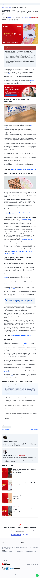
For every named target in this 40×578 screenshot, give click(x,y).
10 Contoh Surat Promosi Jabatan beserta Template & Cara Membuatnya (24, 508)
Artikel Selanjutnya (34, 429)
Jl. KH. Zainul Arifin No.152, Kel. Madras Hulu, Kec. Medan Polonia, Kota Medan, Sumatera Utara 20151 (19, 560)
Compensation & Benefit (6, 10)
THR (23, 124)
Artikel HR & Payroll (7, 7)
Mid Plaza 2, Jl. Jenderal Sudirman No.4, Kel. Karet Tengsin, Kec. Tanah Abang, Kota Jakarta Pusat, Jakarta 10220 (20, 548)
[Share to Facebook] (17, 20)
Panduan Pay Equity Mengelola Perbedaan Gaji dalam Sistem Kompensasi (25, 496)
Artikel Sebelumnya (6, 429)
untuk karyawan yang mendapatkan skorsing (26, 264)
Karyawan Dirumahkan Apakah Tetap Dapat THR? (23, 169)
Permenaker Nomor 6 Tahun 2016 (25, 219)
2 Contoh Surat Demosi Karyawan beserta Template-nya (24, 482)
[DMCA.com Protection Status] (14, 569)
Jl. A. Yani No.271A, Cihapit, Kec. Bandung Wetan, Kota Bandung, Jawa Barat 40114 (18, 555)
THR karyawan (11, 73)
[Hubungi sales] (37, 575)
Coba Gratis (25, 534)
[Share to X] (10, 20)
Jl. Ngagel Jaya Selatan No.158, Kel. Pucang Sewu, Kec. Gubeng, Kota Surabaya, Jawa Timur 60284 (19, 552)
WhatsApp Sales (16, 534)
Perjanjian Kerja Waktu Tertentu (27, 239)
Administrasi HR (15, 480)
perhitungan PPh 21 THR (10, 375)
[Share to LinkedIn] (15, 20)
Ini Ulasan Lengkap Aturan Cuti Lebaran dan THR (23, 335)
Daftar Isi (3, 4)
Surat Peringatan (27, 343)
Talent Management (16, 506)
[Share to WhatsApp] (12, 20)
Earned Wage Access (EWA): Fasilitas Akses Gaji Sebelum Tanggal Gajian (24, 470)
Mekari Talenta (7, 371)
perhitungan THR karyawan (13, 288)
